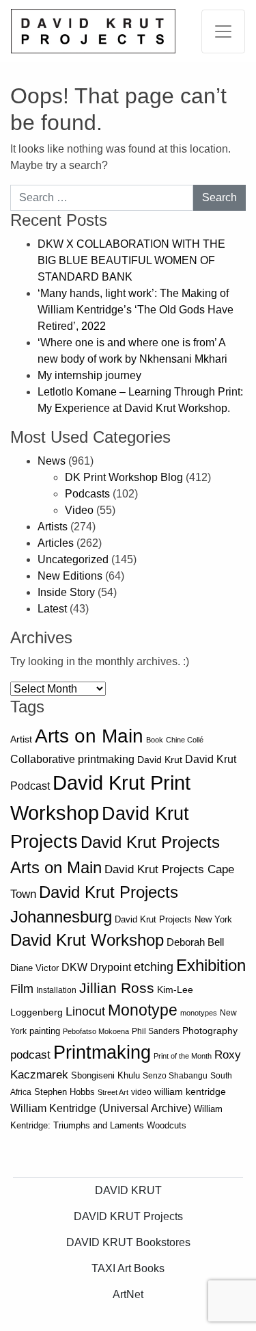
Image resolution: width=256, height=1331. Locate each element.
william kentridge (190, 1092)
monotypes (198, 1013)
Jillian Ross (116, 988)
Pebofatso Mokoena (96, 1031)
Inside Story (66, 592)
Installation (56, 990)
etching (153, 967)
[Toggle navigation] (223, 31)
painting (44, 1031)
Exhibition (211, 965)
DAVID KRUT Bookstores (128, 1242)
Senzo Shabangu (175, 1076)
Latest (52, 609)
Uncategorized (73, 559)
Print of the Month (183, 1056)
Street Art (113, 1092)
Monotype (142, 1010)
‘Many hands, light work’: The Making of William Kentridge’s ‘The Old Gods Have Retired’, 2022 (135, 309)
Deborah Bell (195, 942)
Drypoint (110, 967)
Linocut (85, 1011)
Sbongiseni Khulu (105, 1075)
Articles (56, 543)
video (141, 1092)
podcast (30, 1054)
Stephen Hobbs (64, 1092)
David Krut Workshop (87, 940)
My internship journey (89, 375)
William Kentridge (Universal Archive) (100, 1108)
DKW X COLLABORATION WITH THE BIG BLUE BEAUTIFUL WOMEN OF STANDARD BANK (131, 260)
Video (79, 510)
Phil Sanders (156, 1031)
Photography (210, 1031)
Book (154, 740)
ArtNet (128, 1294)
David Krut (159, 759)
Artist (21, 739)
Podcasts (87, 494)
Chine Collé (184, 740)
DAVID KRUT (128, 1190)
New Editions (70, 576)
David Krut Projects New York (173, 919)
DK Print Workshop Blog (124, 477)
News (52, 461)
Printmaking (102, 1052)
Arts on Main (89, 736)
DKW (74, 967)
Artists (53, 526)
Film (21, 989)
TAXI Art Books (128, 1268)
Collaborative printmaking (72, 759)
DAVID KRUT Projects (128, 1216)
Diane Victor (34, 968)
